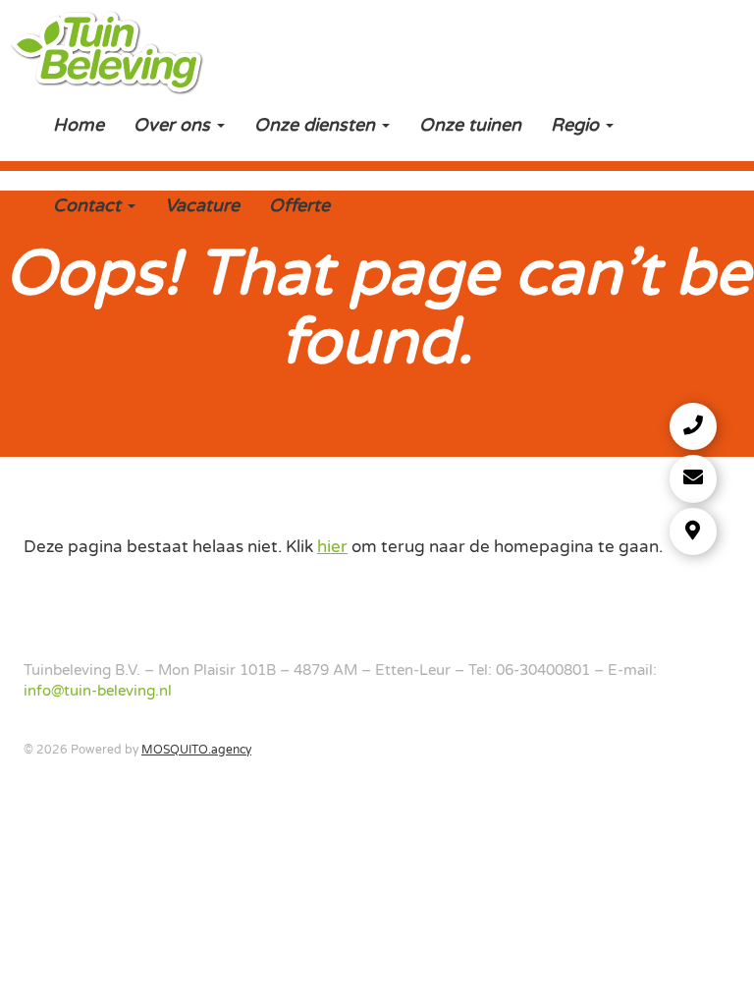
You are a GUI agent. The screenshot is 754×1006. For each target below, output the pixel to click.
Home (78, 125)
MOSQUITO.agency (196, 749)
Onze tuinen (470, 125)
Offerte (299, 205)
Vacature (202, 205)
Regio (577, 125)
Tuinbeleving (107, 50)
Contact (89, 205)
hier (332, 546)
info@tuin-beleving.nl (98, 690)
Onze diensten (317, 125)
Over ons (174, 125)
